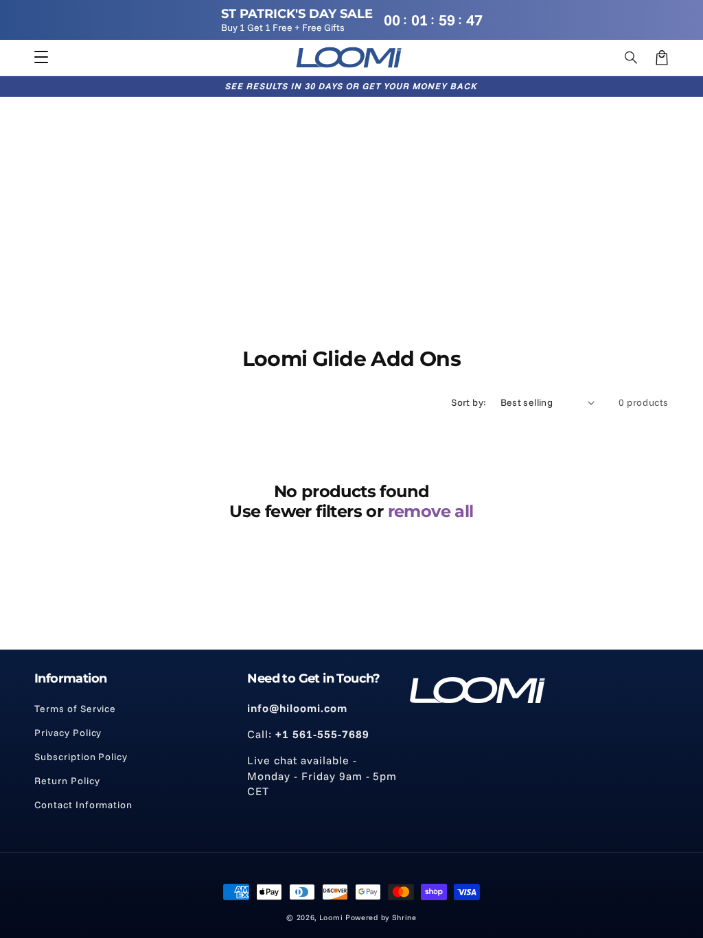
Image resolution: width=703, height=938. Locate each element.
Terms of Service (75, 708)
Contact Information (83, 805)
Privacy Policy (68, 733)
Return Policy (67, 781)
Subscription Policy (81, 757)
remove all (431, 511)
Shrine (404, 917)
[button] (631, 58)
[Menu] (41, 58)
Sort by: (468, 402)
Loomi (331, 917)
